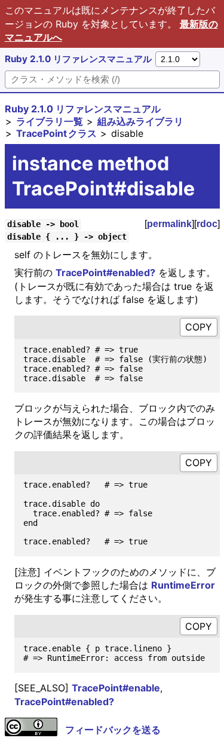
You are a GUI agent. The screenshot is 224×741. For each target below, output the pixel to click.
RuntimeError (183, 585)
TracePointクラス (56, 133)
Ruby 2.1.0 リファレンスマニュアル (78, 59)
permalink (169, 224)
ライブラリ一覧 (49, 121)
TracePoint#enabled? (105, 272)
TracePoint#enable (116, 688)
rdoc (207, 224)
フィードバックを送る (113, 730)
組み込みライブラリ (140, 121)
